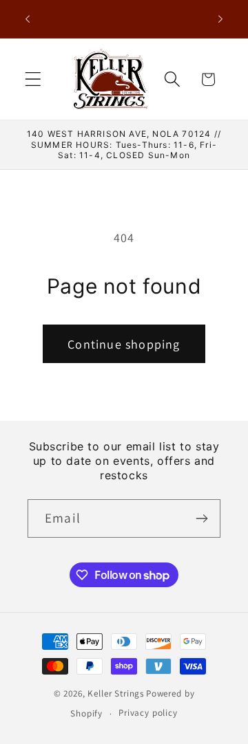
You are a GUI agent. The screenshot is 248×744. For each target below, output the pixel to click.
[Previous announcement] (27, 19)
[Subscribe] (201, 518)
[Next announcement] (220, 19)
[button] (33, 79)
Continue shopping (124, 344)
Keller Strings (115, 693)
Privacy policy (148, 713)
